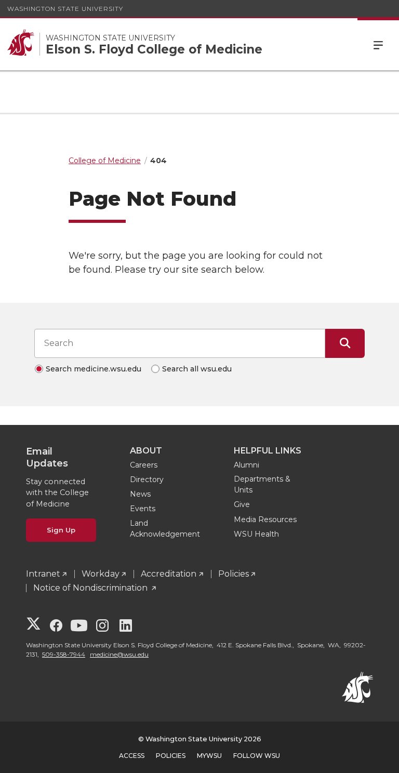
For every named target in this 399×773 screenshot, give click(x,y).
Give (242, 504)
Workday (100, 574)
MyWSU (209, 755)
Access (131, 755)
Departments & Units (262, 484)
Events (142, 508)
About (146, 451)
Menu (378, 44)
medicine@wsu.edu (119, 654)
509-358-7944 (63, 654)
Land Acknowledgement (165, 528)
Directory (147, 479)
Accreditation (168, 574)
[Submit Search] (345, 343)
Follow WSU (256, 755)
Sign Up (61, 530)
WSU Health (256, 534)
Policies (233, 574)
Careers (143, 465)
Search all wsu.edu (197, 369)
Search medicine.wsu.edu (93, 369)
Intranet (43, 574)
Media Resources (265, 519)
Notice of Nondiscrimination (91, 588)
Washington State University (65, 8)
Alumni (246, 465)
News (140, 494)
